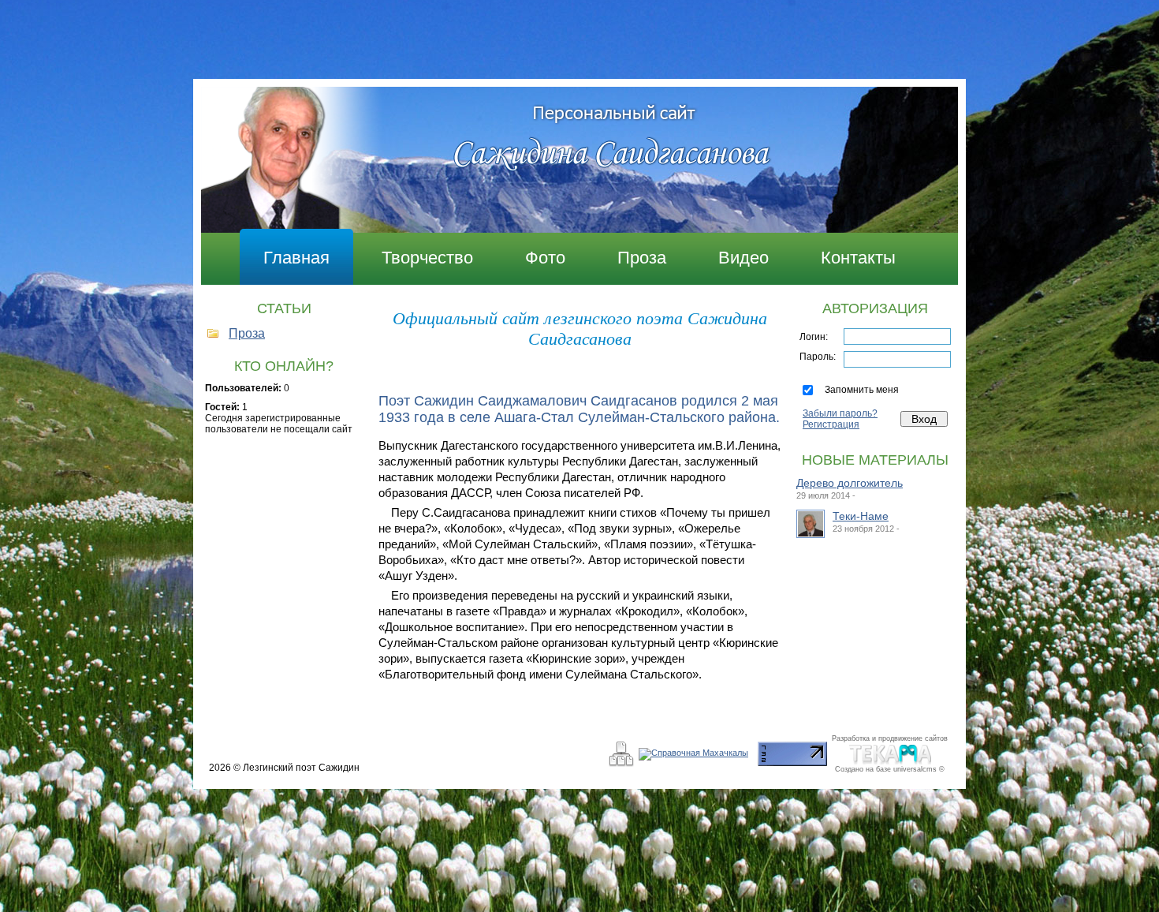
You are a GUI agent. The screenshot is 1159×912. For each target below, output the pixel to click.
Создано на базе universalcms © (890, 769)
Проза (641, 257)
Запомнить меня (862, 389)
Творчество (427, 257)
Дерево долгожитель (849, 483)
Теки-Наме (861, 516)
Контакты (858, 257)
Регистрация (831, 424)
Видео (743, 257)
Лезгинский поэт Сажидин (301, 767)
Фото (545, 257)
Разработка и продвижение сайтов (890, 738)
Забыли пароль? (840, 413)
